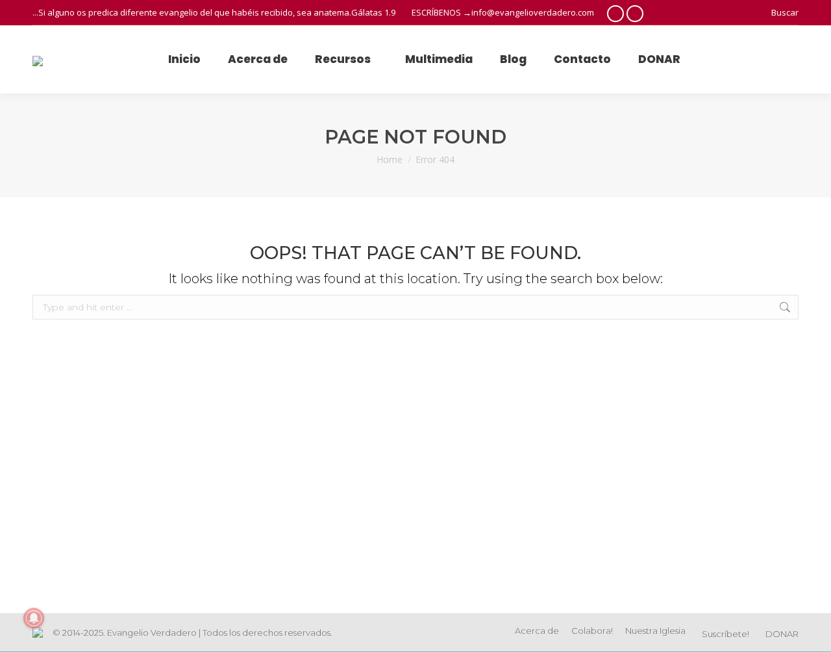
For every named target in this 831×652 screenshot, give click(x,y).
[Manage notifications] (33, 618)
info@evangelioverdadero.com (532, 12)
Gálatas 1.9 (373, 12)
